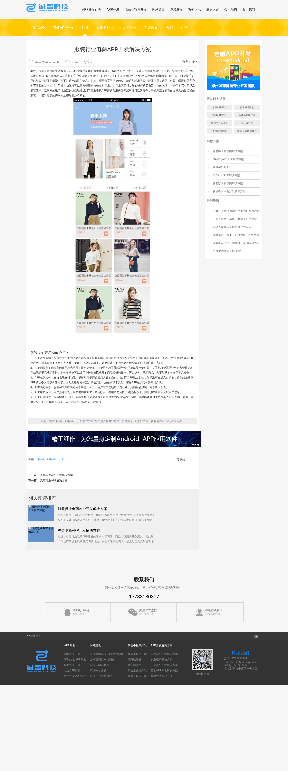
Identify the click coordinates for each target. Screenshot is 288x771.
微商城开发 (134, 659)
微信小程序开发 (136, 9)
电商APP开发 (63, 28)
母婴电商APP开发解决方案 (56, 475)
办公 (169, 28)
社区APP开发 (72, 670)
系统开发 (176, 9)
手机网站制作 (219, 131)
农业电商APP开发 (75, 675)
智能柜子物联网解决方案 (228, 151)
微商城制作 (247, 123)
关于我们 (248, 9)
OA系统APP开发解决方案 (228, 159)
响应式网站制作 (99, 664)
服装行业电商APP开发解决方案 (82, 509)
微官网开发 (134, 664)
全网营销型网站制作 (102, 659)
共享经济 (129, 28)
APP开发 (113, 9)
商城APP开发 (219, 115)
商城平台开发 (98, 670)
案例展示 (194, 9)
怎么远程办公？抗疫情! (227, 251)
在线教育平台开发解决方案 (229, 191)
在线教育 (151, 28)
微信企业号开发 (137, 670)
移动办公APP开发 (75, 659)
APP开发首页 (91, 9)
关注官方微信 (148, 612)
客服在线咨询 (214, 612)
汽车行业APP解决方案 (53, 480)
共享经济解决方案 (162, 675)
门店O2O (37, 28)
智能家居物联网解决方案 (228, 183)
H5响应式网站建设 (247, 131)
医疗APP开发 (72, 664)
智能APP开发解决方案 (164, 670)
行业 (85, 28)
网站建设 (158, 9)
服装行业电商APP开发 (51, 459)
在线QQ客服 (81, 612)
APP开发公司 (116, 421)
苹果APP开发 (219, 107)
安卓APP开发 (247, 107)
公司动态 (230, 9)
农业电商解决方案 (162, 659)
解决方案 (212, 9)
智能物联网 (105, 28)
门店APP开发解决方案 (164, 664)
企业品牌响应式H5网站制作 (107, 653)
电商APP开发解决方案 (164, 653)
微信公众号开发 (219, 123)
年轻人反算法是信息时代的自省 (232, 226)
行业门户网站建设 (101, 675)
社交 (184, 28)
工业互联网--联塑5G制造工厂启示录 (235, 218)
